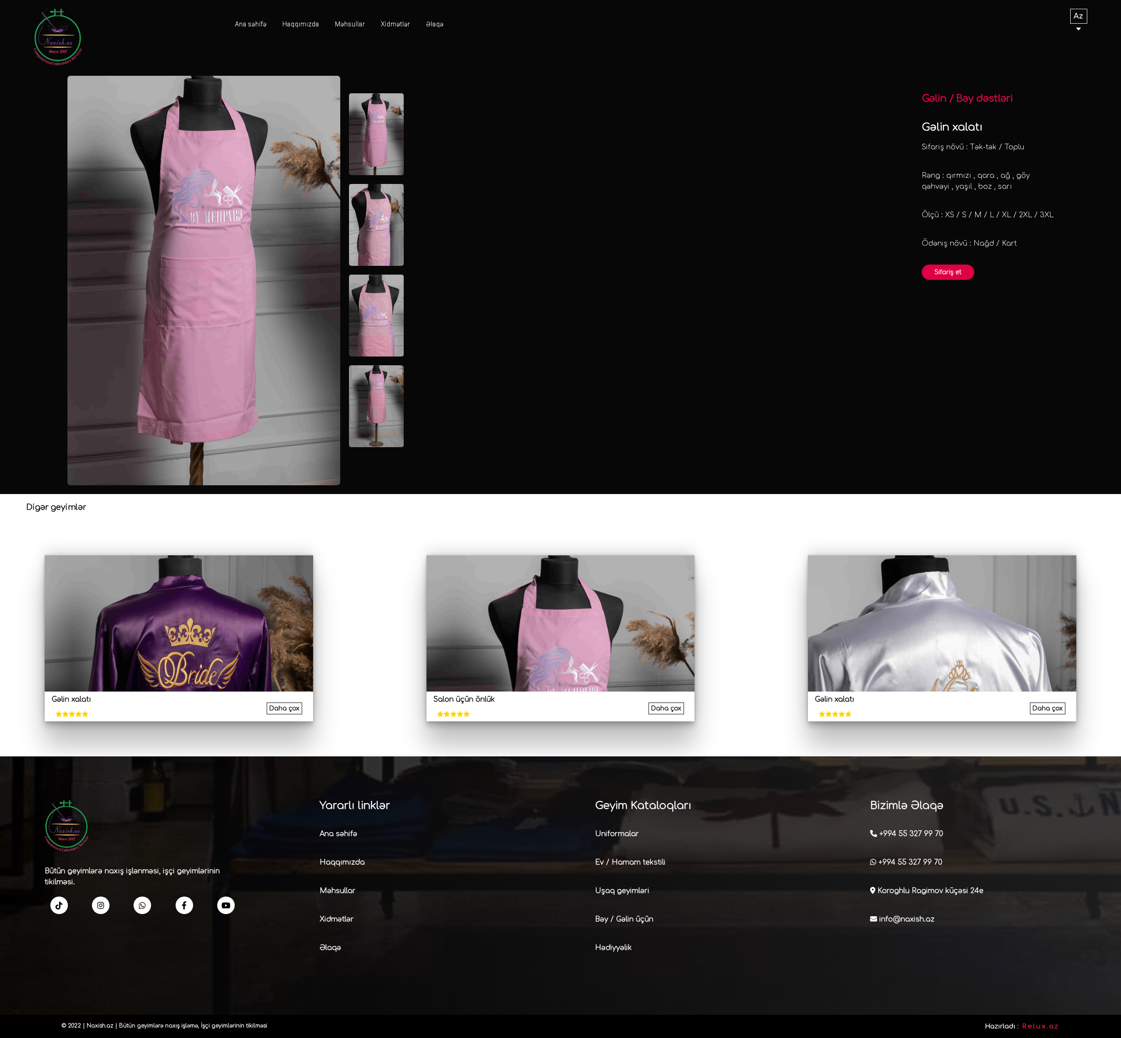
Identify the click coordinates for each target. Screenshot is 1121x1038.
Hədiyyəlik (613, 948)
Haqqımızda (300, 24)
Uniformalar (617, 834)
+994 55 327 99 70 (910, 834)
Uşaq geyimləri (622, 891)
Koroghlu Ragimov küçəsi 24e (929, 891)
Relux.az (1040, 1026)
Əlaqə (435, 24)
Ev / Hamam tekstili (630, 862)
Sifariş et (948, 272)
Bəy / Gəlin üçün (624, 919)
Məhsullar (350, 24)
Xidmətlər (395, 24)
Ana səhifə (251, 24)
